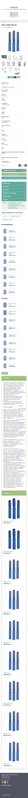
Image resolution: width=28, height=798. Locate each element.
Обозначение (7, 196)
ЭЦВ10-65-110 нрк (8, 521)
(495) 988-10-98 (14, 14)
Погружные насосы (15, 216)
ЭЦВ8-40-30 (12, 291)
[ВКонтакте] (8, 77)
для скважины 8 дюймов (14, 204)
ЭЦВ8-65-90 (12, 260)
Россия (3, 84)
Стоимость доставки (9, 193)
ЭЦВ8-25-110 (12, 342)
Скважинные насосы (7, 219)
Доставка (5, 189)
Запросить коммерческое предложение (14, 177)
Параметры (6, 183)
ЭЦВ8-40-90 (12, 230)
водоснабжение (12, 204)
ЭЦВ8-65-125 (12, 268)
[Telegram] (19, 77)
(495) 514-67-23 (14, 15)
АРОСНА (14, 8)
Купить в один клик (14, 174)
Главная (4, 21)
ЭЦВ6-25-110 (12, 334)
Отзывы (5, 199)
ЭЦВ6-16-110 (12, 327)
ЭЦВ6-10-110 (12, 319)
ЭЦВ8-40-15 (12, 276)
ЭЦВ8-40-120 (12, 245)
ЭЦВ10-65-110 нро (8, 551)
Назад (4, 373)
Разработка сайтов (6, 785)
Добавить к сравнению (8, 87)
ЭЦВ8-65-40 (12, 357)
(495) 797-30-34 (14, 12)
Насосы (9, 21)
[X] (15, 77)
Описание (6, 186)
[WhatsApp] (17, 77)
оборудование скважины (15, 202)
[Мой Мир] (13, 77)
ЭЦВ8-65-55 (12, 365)
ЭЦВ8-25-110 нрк (8, 703)
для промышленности (13, 207)
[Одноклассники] (11, 77)
